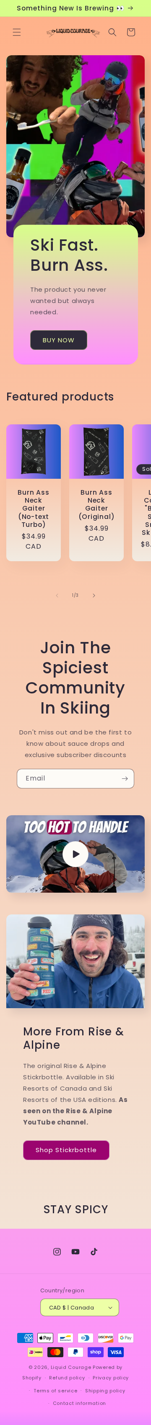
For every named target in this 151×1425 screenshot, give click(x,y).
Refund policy (67, 1377)
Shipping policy (105, 1390)
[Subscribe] (124, 778)
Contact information (79, 1403)
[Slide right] (94, 595)
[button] (17, 32)
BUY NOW (59, 339)
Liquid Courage (71, 1367)
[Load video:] (75, 854)
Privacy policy (111, 1377)
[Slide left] (57, 595)
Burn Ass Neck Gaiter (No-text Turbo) (33, 508)
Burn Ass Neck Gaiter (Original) (96, 504)
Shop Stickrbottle (66, 1149)
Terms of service (55, 1390)
